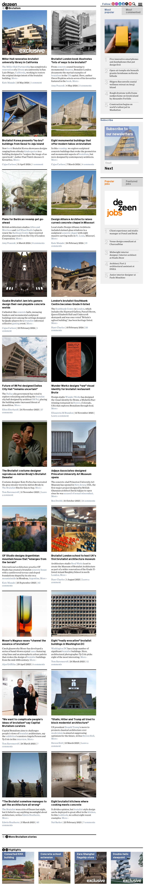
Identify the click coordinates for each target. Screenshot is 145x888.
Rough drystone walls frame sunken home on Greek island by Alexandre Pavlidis (124, 96)
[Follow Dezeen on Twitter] (127, 4)
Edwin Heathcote (31, 815)
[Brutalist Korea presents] (24, 115)
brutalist (29, 320)
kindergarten (30, 151)
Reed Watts (77, 563)
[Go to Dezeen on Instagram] (116, 4)
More (14, 78)
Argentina (34, 578)
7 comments (89, 822)
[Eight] (73, 615)
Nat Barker (56, 822)
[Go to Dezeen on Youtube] (130, 4)
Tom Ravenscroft (10, 492)
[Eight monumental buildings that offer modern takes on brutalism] (73, 115)
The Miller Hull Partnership (16, 66)
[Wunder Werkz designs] (73, 360)
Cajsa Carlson (9, 164)
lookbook (63, 815)
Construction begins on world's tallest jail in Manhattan (121, 107)
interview (21, 739)
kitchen (91, 812)
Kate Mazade (8, 82)
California (20, 72)
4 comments (88, 164)
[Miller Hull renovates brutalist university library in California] (24, 33)
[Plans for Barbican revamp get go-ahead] (24, 194)
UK (69, 75)
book (68, 81)
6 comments (39, 664)
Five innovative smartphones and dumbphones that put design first (124, 62)
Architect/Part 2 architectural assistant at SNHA (122, 266)
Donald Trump (72, 727)
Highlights (15, 850)
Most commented (133, 11)
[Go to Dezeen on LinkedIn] (120, 4)
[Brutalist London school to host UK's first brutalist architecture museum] (73, 530)
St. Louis (80, 235)
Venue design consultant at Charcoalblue (123, 243)
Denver (77, 402)
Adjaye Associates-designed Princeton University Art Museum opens (71, 474)
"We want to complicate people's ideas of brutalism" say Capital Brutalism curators (22, 722)
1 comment (36, 82)
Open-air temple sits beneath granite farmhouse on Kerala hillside (124, 73)
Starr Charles (58, 327)
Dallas (9, 393)
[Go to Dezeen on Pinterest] (113, 4)
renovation (7, 69)
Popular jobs (109, 182)
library (21, 69)
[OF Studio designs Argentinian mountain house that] (24, 530)
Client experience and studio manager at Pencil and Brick (124, 232)
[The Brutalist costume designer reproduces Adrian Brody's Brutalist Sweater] (24, 445)
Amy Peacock (58, 85)
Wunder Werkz (73, 397)
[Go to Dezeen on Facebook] (123, 4)
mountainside (9, 578)
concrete (61, 66)
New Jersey (80, 484)
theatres (69, 69)
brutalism (56, 75)
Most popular (109, 11)
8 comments (38, 243)
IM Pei (35, 399)
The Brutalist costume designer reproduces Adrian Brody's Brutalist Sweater (24, 474)
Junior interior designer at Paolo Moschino (123, 276)
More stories (23, 837)
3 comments (85, 85)
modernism (57, 733)
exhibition (11, 736)
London (80, 308)
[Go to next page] (6, 8)
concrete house (39, 569)
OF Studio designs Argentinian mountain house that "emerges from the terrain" (24, 559)
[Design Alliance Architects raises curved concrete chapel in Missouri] (73, 194)
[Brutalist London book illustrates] (73, 33)
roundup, (62, 148)
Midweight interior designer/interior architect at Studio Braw (123, 255)
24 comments (88, 500)
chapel (74, 232)
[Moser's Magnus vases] (24, 615)
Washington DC (59, 648)
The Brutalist (8, 487)
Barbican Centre (20, 232)
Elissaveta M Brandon (62, 412)
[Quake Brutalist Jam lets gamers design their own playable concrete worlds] (24, 275)
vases (33, 651)
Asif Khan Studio (24, 230)
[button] (134, 4)
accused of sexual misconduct (78, 493)
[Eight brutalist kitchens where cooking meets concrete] (73, 776)
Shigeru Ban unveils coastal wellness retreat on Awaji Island (123, 84)
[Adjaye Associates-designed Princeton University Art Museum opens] (73, 445)
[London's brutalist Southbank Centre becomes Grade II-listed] (73, 275)
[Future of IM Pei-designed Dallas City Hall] (24, 360)
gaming (16, 323)
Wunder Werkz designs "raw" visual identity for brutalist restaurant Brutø (72, 389)
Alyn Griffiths (9, 664)
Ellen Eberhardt (10, 409)
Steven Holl (88, 735)
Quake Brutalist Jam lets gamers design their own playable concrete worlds (23, 304)
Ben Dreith (56, 500)
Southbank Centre (65, 308)
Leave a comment (60, 415)
